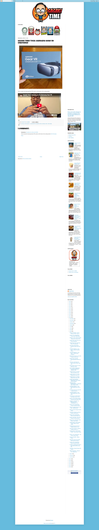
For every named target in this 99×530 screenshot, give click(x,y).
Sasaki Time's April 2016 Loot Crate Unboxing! (75, 341)
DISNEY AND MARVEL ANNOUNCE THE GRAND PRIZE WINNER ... (75, 380)
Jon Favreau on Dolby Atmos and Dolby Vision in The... (75, 396)
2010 (70, 466)
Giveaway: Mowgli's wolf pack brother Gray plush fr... (75, 413)
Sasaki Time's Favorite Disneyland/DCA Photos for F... (75, 359)
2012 (70, 463)
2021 (70, 309)
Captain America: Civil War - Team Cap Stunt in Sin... (75, 372)
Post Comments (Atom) (27, 158)
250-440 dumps (54, 133)
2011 (70, 465)
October (71, 321)
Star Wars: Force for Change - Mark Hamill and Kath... (75, 440)
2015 (70, 458)
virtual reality (50, 123)
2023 (70, 306)
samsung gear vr (27, 123)
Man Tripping (71, 137)
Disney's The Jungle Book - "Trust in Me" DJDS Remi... (75, 336)
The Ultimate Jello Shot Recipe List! (77, 174)
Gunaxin (70, 136)
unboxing (43, 123)
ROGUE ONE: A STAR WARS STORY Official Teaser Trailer (75, 423)
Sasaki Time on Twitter (73, 270)
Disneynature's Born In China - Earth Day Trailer (75, 366)
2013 (70, 462)
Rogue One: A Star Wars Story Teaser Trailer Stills (75, 420)
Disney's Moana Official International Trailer (77, 206)
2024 (70, 304)
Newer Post (20, 156)
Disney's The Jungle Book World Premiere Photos (74, 443)
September (72, 323)
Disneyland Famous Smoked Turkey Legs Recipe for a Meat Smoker (77, 217)
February (71, 455)
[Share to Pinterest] (37, 122)
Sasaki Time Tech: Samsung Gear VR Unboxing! (75, 343)
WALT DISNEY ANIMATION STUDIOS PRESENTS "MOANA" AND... (75, 369)
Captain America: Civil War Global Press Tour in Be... (75, 377)
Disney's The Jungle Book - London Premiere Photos (75, 405)
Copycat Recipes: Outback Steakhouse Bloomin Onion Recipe (77, 195)
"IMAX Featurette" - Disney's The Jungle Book (75, 451)
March (71, 453)
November (72, 320)
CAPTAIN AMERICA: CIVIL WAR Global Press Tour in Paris (75, 393)
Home (41, 156)
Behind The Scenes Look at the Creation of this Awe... (75, 356)
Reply (22, 135)
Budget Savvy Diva (72, 134)
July (71, 326)
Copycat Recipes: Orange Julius (77, 164)
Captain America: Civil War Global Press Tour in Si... (75, 375)
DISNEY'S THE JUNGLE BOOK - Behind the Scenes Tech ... (75, 338)
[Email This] (32, 122)
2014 (70, 460)
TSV (54, 523)
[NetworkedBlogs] (74, 470)
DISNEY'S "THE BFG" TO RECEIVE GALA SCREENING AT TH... (74, 402)
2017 (70, 315)
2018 (70, 314)
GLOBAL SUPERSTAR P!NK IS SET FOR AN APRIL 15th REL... (75, 445)
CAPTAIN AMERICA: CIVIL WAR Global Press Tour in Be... (75, 387)
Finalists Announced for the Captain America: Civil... (75, 426)
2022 (70, 307)
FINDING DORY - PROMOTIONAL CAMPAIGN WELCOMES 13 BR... (75, 383)
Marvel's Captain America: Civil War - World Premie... (75, 408)
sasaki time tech (33, 123)
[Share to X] (35, 122)
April (71, 331)
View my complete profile (72, 296)
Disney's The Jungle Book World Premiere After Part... (75, 415)
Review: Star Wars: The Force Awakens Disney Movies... (75, 418)
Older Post (61, 156)
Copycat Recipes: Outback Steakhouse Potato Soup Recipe (77, 228)
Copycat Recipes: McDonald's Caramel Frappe (77, 238)
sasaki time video (39, 123)
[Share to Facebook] (36, 122)
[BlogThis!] (33, 122)
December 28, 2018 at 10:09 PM (32, 132)
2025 (70, 303)
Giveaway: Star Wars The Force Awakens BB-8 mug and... (75, 363)
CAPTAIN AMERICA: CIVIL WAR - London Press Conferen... (74, 353)
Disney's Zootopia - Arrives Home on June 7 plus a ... (75, 333)
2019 (70, 312)
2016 (70, 317)
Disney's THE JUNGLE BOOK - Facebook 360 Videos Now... (75, 399)
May (71, 329)
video (46, 123)
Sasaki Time (71, 291)
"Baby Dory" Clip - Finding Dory (77, 153)
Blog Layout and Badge (48, 523)
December (72, 318)
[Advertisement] (74, 44)
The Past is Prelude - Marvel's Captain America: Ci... (75, 429)
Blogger (51, 520)
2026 (70, 301)
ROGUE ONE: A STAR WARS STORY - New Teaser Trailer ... (75, 432)
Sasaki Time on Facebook (73, 272)
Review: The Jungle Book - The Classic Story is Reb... (75, 435)
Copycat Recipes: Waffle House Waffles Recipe (77, 184)
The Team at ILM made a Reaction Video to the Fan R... (75, 346)
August (71, 325)
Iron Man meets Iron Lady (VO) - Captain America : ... (75, 390)
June (71, 328)
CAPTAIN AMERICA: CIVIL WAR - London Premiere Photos (75, 350)
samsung (22, 123)
